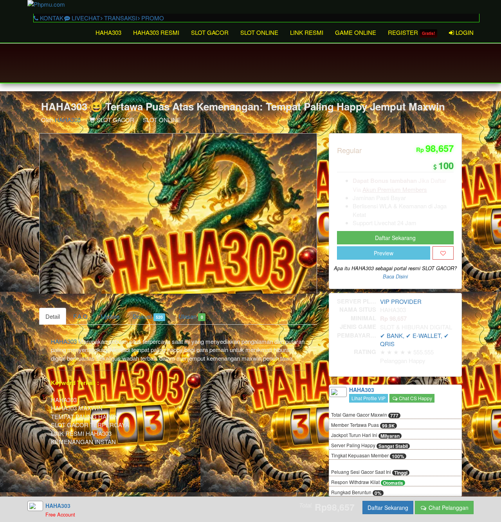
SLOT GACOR (210, 32)
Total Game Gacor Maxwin (364, 415)
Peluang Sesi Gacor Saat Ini (369, 472)
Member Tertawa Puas (363, 425)
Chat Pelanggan (448, 507)
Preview (383, 253)
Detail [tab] (52, 316)
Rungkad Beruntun (356, 493)
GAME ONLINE (355, 32)
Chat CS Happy (415, 398)
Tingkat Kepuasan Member (367, 456)
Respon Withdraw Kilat (367, 482)
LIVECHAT (85, 18)
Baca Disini (395, 276)
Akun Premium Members (394, 189)
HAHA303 (108, 32)
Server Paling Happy (369, 446)
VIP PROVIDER (401, 301)
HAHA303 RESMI (156, 32)
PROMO (152, 18)
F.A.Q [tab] (80, 316)
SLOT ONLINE (259, 32)
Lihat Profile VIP (368, 398)
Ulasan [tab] (190, 316)
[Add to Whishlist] (443, 253)
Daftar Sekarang (395, 238)
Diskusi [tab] (148, 316)
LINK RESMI (306, 32)
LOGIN (464, 32)
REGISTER (411, 32)
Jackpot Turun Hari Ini (365, 435)
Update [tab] (110, 316)
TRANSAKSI (120, 18)
